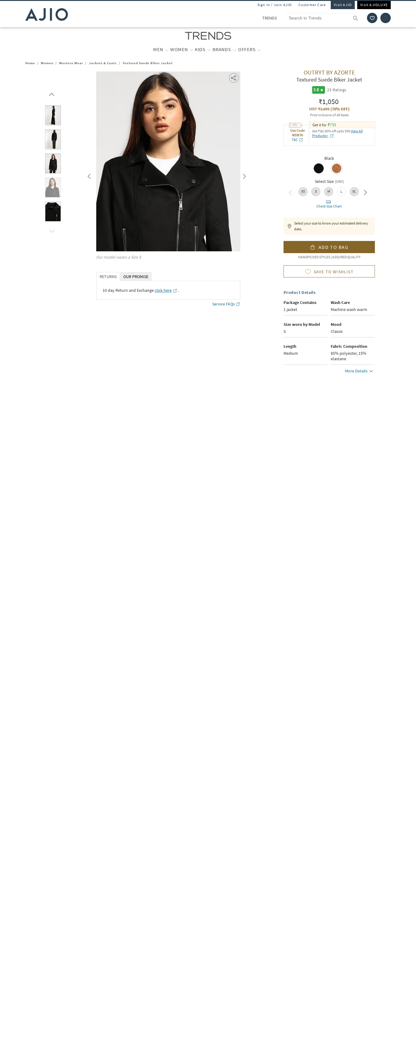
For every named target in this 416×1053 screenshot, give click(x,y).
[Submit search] (358, 18)
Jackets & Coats (103, 63)
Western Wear (71, 63)
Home (30, 63)
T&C (295, 139)
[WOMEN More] (191, 49)
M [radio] (328, 191)
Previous (88, 175)
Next (243, 175)
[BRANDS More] (234, 49)
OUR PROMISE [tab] (135, 276)
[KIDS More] (209, 49)
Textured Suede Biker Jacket (147, 63)
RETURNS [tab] (108, 276)
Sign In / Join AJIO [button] (274, 4)
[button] (372, 18)
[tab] (53, 116)
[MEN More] (166, 49)
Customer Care (312, 4)
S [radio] (316, 191)
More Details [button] (356, 371)
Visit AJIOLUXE (374, 4)
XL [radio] (354, 191)
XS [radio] (303, 191)
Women (47, 63)
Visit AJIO (343, 4)
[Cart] (385, 18)
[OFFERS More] (259, 49)
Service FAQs (223, 304)
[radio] (318, 173)
